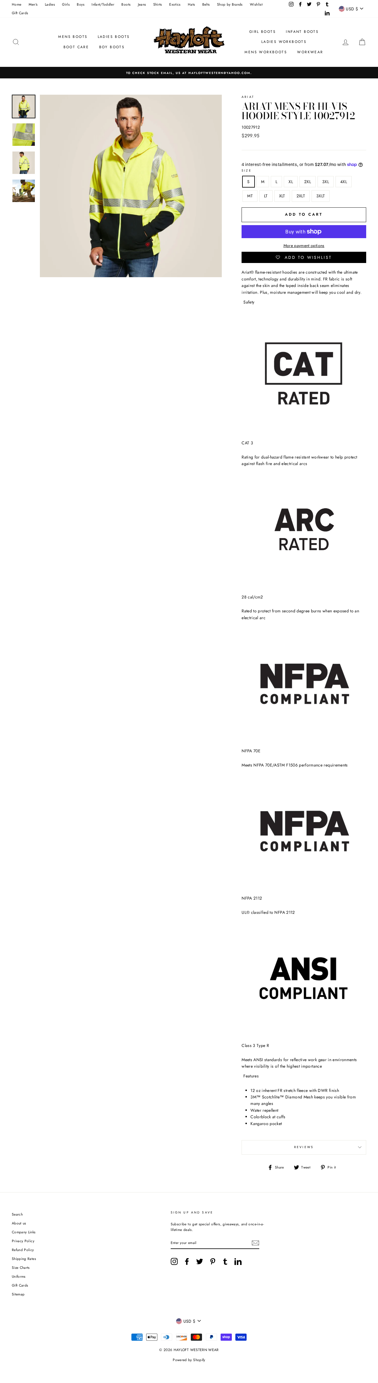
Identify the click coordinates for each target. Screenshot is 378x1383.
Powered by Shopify (189, 1360)
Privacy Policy (23, 1240)
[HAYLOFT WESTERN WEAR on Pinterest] (212, 1261)
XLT (282, 196)
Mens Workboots (266, 52)
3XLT (320, 196)
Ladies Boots (114, 36)
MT (250, 196)
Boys (80, 4)
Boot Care (76, 47)
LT (266, 196)
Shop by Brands (230, 4)
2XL (307, 182)
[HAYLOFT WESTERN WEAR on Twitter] (199, 1261)
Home (16, 4)
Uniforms (19, 1276)
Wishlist (256, 4)
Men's (33, 4)
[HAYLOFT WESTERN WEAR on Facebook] (186, 1261)
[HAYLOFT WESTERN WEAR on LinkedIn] (238, 1261)
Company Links (24, 1231)
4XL (343, 182)
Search (17, 1214)
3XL (325, 182)
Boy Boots (112, 47)
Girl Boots (262, 31)
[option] (189, 72)
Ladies (50, 4)
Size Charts (21, 1267)
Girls (66, 4)
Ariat (248, 97)
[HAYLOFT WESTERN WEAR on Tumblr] (225, 1261)
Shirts (157, 4)
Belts (206, 4)
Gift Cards (20, 12)
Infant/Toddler (103, 4)
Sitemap (18, 1294)
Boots (126, 4)
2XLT (300, 196)
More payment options (304, 245)
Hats (191, 4)
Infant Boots (302, 31)
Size (247, 170)
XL (291, 182)
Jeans (142, 4)
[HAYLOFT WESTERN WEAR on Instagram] (174, 1261)
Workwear (310, 52)
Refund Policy (23, 1249)
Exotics (174, 4)
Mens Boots (72, 36)
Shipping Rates (24, 1258)
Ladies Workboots (284, 41)
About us (19, 1223)
